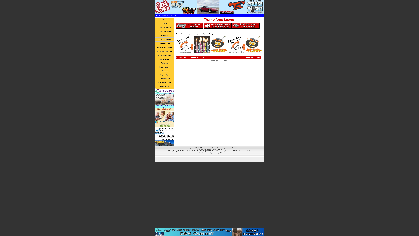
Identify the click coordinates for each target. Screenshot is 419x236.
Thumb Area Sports (164, 39)
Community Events (164, 83)
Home (165, 24)
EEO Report (218, 149)
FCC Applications (225, 151)
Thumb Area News (165, 28)
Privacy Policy (172, 151)
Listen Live (165, 20)
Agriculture (165, 63)
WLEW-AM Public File (198, 151)
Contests (165, 71)
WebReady (200, 153)
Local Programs (164, 67)
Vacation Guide (165, 43)
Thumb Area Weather (165, 31)
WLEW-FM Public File (184, 151)
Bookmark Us (164, 87)
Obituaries (164, 35)
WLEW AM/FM (165, 79)
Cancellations (164, 59)
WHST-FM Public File (212, 151)
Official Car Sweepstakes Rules (241, 151)
